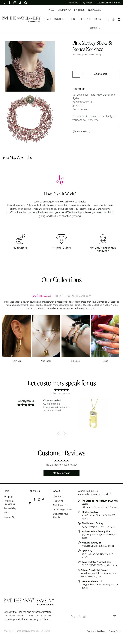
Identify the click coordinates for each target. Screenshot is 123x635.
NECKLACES (94, 10)
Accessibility (10, 508)
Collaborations (60, 505)
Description (78, 89)
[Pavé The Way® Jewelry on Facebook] (9, 2)
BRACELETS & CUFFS (55, 19)
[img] (61, 390)
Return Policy (83, 131)
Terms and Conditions (96, 631)
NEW (51, 10)
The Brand (58, 496)
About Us (73, 3)
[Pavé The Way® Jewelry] (21, 19)
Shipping (8, 496)
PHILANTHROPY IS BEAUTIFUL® (73, 295)
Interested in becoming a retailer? (94, 494)
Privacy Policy (115, 631)
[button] (59, 433)
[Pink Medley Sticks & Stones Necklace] (30, 66)
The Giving (58, 501)
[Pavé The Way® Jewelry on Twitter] (4, 2)
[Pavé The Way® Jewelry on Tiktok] (20, 2)
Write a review (61, 473)
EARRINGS (79, 10)
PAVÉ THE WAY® (41, 295)
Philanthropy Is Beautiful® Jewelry (86, 55)
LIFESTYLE (85, 19)
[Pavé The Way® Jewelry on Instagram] (14, 2)
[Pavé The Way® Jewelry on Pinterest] (25, 2)
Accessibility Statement (109, 3)
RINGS (73, 19)
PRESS (97, 19)
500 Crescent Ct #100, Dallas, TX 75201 (98, 515)
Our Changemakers (62, 509)
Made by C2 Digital (40, 631)
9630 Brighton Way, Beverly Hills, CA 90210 (99, 534)
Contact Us (9, 517)
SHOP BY (62, 10)
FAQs (6, 512)
